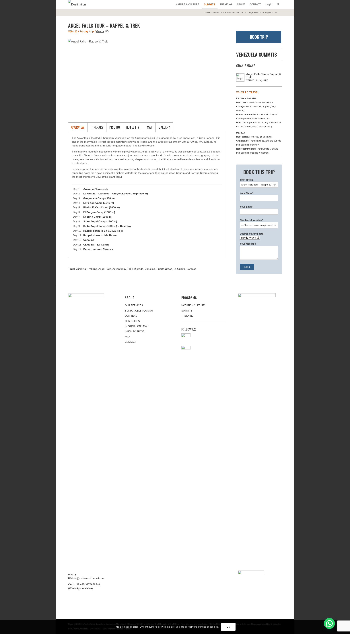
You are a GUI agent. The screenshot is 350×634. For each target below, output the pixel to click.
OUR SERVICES (134, 305)
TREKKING (187, 315)
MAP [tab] (150, 127)
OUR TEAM (131, 315)
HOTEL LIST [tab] (133, 127)
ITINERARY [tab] (97, 127)
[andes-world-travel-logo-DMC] (81, 4)
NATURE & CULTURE (193, 305)
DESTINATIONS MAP (136, 326)
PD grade (137, 268)
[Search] (278, 4)
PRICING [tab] (114, 127)
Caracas (191, 268)
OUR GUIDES (132, 321)
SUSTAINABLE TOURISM (139, 310)
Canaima (150, 268)
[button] (329, 623)
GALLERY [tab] (164, 127)
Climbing (81, 268)
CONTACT (130, 342)
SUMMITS (186, 310)
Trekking (92, 268)
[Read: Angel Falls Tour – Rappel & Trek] (240, 77)
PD (129, 268)
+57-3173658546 (90, 584)
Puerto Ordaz (164, 268)
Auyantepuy (119, 268)
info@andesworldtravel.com (88, 578)
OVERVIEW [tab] (77, 127)
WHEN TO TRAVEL (135, 331)
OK (228, 627)
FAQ (127, 336)
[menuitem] (187, 4)
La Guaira (179, 268)
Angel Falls (104, 268)
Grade (100, 31)
